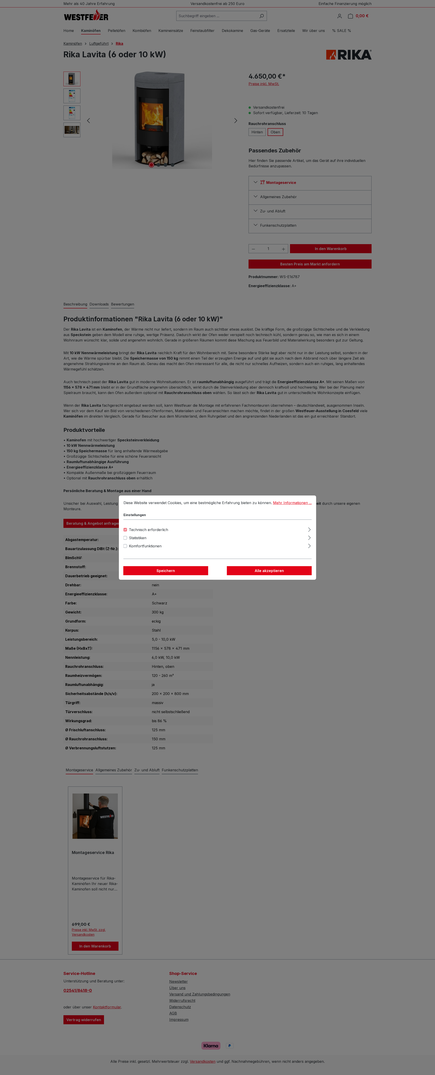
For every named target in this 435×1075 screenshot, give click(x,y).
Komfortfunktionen (145, 546)
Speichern (166, 570)
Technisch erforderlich (148, 529)
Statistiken (137, 538)
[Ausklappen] (309, 529)
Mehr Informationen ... (292, 502)
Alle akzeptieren (269, 570)
